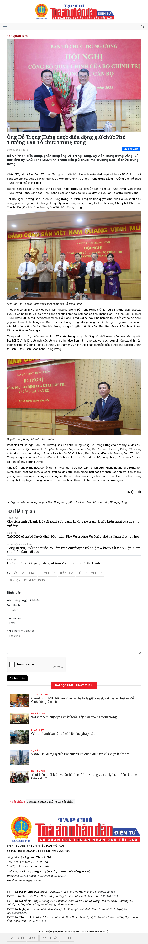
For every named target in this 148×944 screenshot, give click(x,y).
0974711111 (40, 921)
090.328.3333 (109, 896)
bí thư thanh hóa (90, 573)
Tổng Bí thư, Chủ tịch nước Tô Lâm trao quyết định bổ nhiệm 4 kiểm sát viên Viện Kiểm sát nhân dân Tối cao (73, 550)
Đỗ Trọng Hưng (24, 573)
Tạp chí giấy (49, 938)
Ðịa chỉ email (14, 618)
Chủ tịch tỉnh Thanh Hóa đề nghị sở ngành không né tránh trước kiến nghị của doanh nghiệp (73, 523)
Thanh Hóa (47, 573)
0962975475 (59, 876)
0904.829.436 (106, 891)
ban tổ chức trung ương (27, 580)
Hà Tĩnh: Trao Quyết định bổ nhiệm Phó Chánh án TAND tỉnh (53, 563)
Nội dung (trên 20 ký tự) (20, 631)
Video (32, 938)
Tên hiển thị (13, 605)
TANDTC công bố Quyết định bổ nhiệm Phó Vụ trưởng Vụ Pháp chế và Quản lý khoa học (73, 536)
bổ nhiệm (66, 573)
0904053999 (19, 912)
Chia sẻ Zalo (131, 148)
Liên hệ (67, 938)
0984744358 (25, 876)
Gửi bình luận (17, 678)
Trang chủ (16, 938)
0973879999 (42, 876)
